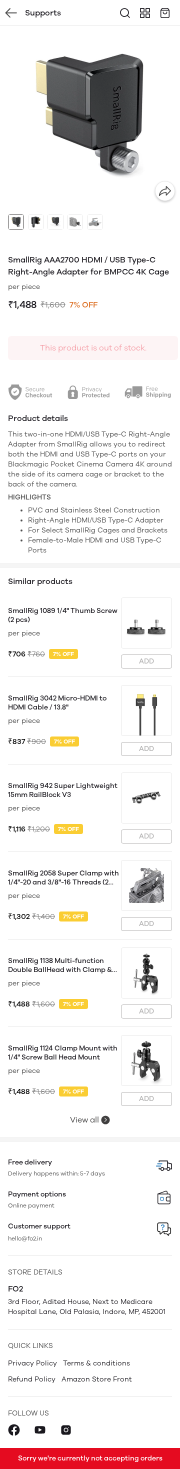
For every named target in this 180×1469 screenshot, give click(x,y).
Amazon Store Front (97, 1379)
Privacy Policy (32, 1363)
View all (84, 1119)
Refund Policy (32, 1379)
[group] (90, 116)
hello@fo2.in (25, 1238)
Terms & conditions (96, 1363)
